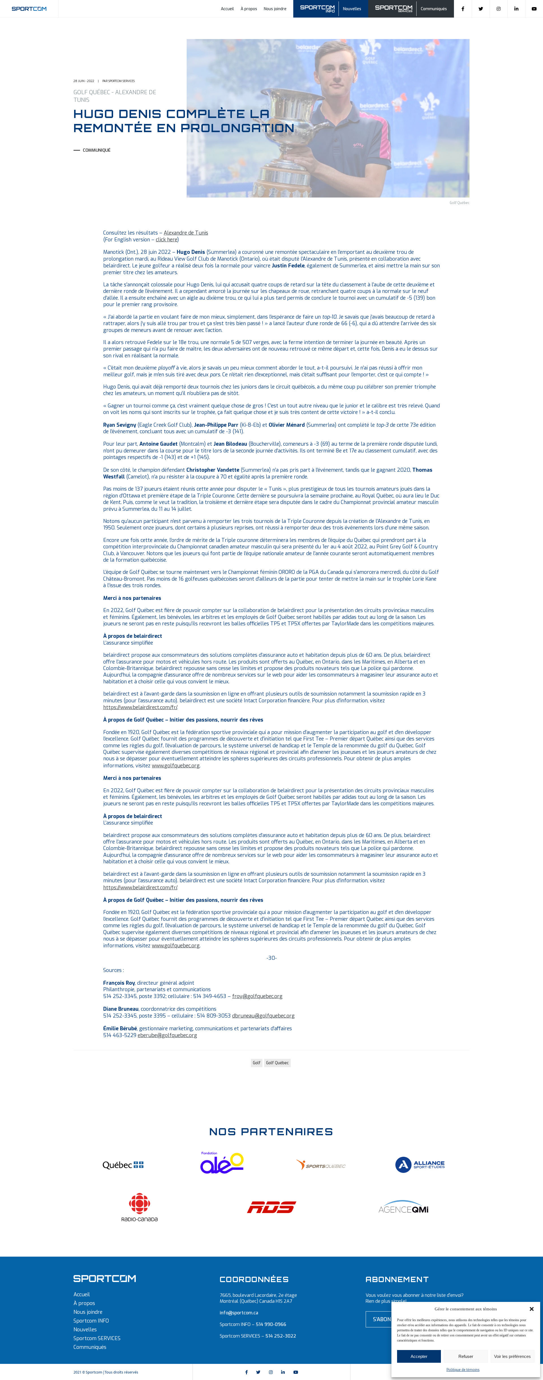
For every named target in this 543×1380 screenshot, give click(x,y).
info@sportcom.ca (239, 1313)
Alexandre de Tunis (186, 232)
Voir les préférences (512, 1356)
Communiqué (97, 150)
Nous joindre (275, 9)
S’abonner (387, 1319)
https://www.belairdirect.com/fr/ (140, 707)
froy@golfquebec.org (257, 996)
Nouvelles (352, 9)
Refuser (465, 1356)
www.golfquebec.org (176, 765)
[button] (532, 1309)
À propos (249, 9)
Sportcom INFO (91, 1320)
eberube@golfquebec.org (167, 1035)
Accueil (227, 9)
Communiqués (434, 9)
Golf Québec (277, 1063)
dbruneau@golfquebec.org (263, 1015)
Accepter (419, 1356)
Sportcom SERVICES (97, 1338)
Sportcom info (321, 8)
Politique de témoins (463, 1370)
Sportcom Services (394, 8)
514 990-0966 (271, 1324)
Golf (256, 1063)
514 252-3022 (280, 1336)
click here (166, 239)
